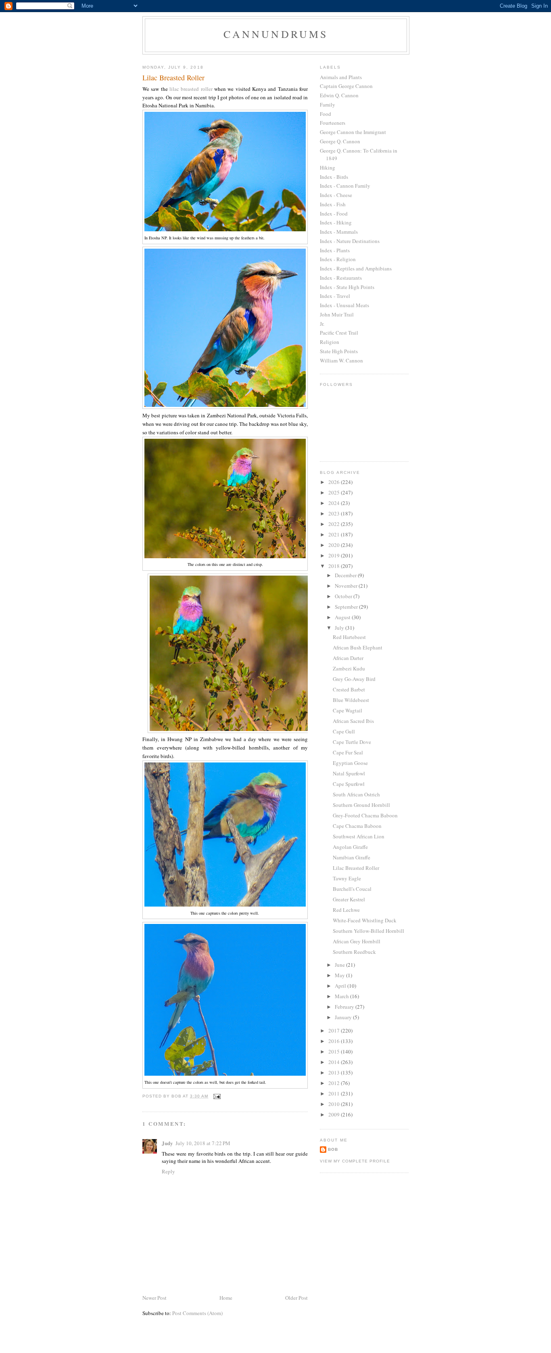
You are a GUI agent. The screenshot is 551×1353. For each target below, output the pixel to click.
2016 (334, 1041)
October (344, 596)
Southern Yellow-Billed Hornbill (368, 930)
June (340, 964)
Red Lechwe (346, 909)
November (347, 585)
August (343, 617)
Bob (333, 1149)
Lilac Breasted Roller (356, 867)
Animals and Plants (341, 77)
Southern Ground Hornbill (361, 804)
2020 (334, 545)
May (340, 975)
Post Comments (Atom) (197, 1313)
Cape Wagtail (347, 710)
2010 (334, 1104)
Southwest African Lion (358, 836)
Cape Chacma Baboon (357, 825)
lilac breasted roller (191, 88)
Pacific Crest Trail (339, 332)
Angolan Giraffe (350, 846)
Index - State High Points (347, 287)
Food (325, 113)
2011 (334, 1093)
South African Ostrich (356, 794)
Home (225, 1297)
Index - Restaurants (341, 277)
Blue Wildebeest (351, 700)
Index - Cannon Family (345, 185)
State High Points (339, 351)
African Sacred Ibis (353, 721)
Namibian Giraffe (351, 857)
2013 (334, 1072)
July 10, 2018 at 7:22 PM (202, 1143)
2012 (334, 1083)
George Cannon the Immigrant (353, 132)
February (345, 1006)
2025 (334, 492)
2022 (334, 524)
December (346, 575)
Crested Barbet (349, 689)
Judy (167, 1143)
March (342, 996)
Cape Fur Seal (348, 752)
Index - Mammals (339, 231)
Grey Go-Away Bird (354, 679)
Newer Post (154, 1297)
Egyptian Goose (350, 763)
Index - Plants (335, 250)
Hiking (327, 167)
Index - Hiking (336, 222)
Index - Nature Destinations (350, 241)
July (340, 627)
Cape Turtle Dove (352, 742)
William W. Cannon (341, 360)
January (344, 1017)
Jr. (322, 323)
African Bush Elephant (357, 647)
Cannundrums (275, 34)
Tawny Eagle (347, 878)
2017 (334, 1030)
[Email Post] (217, 1096)
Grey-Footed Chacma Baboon (365, 815)
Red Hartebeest (349, 637)
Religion (329, 342)
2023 (334, 513)
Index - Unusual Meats (344, 305)
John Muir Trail (337, 314)
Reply (168, 1171)
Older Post (296, 1297)
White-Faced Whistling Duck (365, 920)
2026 (334, 482)
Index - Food (334, 213)
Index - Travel (335, 296)
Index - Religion (338, 259)
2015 (334, 1051)
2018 (334, 566)
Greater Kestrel (349, 899)
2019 (334, 555)
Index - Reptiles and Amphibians (356, 268)
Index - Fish (333, 204)
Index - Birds (334, 176)
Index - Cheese (336, 195)
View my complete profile (355, 1161)
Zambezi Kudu (349, 668)
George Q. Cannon (340, 141)
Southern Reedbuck (354, 951)
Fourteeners (332, 122)
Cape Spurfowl (349, 784)
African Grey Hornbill (356, 941)
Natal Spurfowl (349, 773)
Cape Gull (344, 731)
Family (327, 104)
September (347, 606)
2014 (334, 1062)
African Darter (348, 658)
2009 (334, 1114)
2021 (334, 534)
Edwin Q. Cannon (339, 95)
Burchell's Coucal (352, 888)
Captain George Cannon (346, 86)
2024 (334, 503)
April (341, 985)
